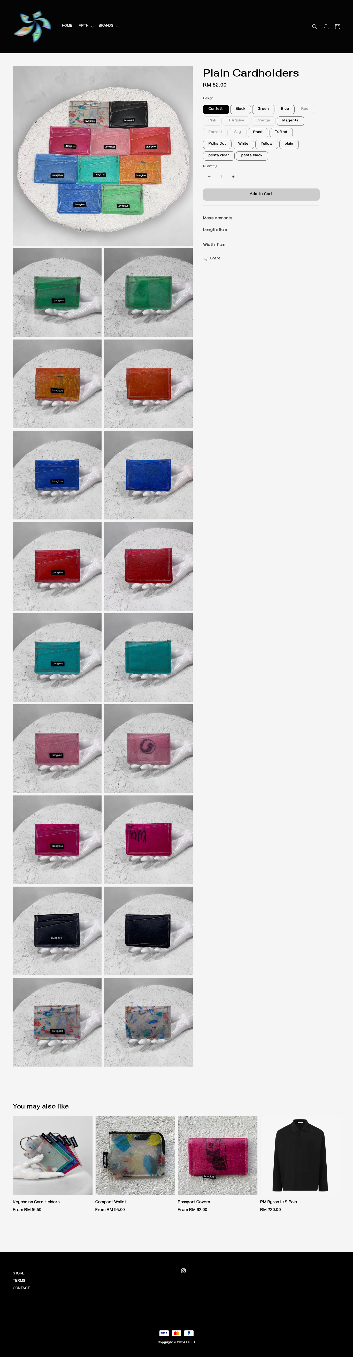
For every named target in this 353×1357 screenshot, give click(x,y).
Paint (258, 132)
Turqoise (236, 121)
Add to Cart (261, 194)
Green (263, 109)
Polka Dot (217, 144)
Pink (212, 121)
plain (289, 144)
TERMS (19, 1281)
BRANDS (106, 26)
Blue (285, 109)
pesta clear (219, 156)
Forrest (215, 132)
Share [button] (215, 258)
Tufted (281, 132)
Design (208, 99)
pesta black (252, 156)
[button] (314, 26)
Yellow (267, 144)
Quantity (210, 166)
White (243, 144)
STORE (19, 1274)
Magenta (290, 121)
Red (305, 109)
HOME (67, 26)
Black (240, 109)
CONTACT (21, 1289)
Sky (237, 132)
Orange (263, 121)
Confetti (216, 109)
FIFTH (84, 26)
